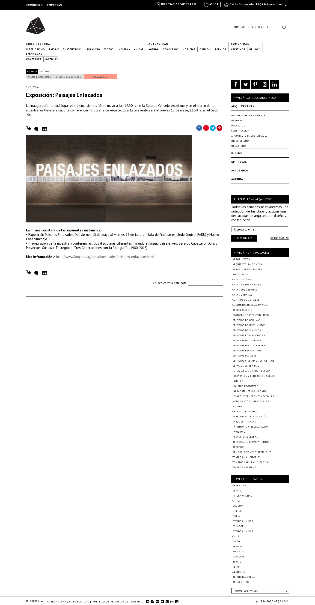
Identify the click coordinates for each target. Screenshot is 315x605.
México (237, 510)
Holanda (238, 551)
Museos (237, 406)
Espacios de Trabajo (245, 365)
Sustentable (72, 49)
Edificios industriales (247, 340)
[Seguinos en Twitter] (245, 84)
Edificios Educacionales (248, 335)
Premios (220, 49)
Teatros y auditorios (246, 457)
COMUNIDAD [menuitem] (34, 5)
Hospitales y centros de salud (253, 375)
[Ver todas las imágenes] (45, 127)
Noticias (189, 49)
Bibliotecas (240, 274)
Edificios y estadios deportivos (253, 360)
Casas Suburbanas (244, 289)
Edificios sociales (244, 355)
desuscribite (279, 238)
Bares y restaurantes (247, 269)
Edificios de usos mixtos (248, 325)
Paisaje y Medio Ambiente (248, 115)
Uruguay (45, 71)
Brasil (236, 561)
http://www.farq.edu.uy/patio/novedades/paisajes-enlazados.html (105, 257)
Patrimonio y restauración (250, 426)
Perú (235, 566)
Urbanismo (92, 49)
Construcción (240, 130)
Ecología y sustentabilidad (250, 315)
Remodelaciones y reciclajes (251, 452)
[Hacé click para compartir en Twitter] (212, 127)
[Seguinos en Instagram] (264, 84)
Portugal (238, 556)
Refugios (238, 447)
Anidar (139, 49)
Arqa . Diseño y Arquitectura (37, 23)
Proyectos (238, 125)
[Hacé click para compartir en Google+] (205, 127)
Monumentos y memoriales (250, 401)
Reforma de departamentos (250, 441)
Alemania (238, 571)
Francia (237, 546)
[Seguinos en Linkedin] (274, 84)
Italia (236, 516)
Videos (109, 49)
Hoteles (237, 381)
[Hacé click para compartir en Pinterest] (219, 127)
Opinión (205, 49)
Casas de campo (242, 279)
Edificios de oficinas (246, 320)
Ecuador (238, 526)
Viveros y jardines (245, 467)
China (236, 500)
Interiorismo (35, 49)
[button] (284, 27)
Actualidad (159, 43)
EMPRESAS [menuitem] (54, 5)
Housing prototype (245, 386)
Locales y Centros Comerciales (253, 396)
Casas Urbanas (242, 294)
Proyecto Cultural (245, 436)
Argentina (239, 485)
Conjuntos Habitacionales (250, 304)
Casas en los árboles (246, 284)
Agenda (154, 49)
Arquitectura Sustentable (249, 135)
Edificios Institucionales (249, 345)
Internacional (242, 495)
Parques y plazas (244, 421)
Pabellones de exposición (249, 416)
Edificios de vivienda (246, 330)
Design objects (242, 309)
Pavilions (238, 431)
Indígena (124, 49)
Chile (236, 536)
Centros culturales (245, 299)
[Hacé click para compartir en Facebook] (199, 127)
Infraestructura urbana (249, 391)
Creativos (238, 49)
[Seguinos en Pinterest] (255, 84)
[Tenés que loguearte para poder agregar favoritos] (29, 128)
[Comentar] (36, 129)
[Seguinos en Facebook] (235, 84)
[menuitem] (256, 6)
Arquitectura (38, 43)
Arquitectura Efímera (247, 264)
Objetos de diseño (244, 411)
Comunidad (240, 43)
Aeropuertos (241, 259)
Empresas (34, 53)
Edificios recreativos (246, 350)
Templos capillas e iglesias (251, 462)
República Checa (243, 576)
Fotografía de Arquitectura (251, 370)
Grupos (254, 49)
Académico (239, 170)
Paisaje (54, 49)
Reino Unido (240, 582)
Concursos (171, 49)
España (237, 490)
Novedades (33, 59)
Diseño (237, 153)
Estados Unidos (242, 521)
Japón (236, 541)
